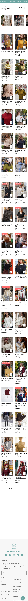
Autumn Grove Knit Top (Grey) (20, 175)
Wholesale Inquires (17, 600)
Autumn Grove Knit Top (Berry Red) (6, 127)
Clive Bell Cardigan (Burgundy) (20, 379)
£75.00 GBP (18, 356)
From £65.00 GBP (5, 307)
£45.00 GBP (18, 456)
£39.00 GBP (18, 54)
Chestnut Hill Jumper (7, 378)
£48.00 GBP (4, 80)
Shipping (3, 584)
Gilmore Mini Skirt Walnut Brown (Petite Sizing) (20, 430)
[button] (24, 8)
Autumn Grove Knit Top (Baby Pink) (6, 102)
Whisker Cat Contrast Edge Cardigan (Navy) (21, 277)
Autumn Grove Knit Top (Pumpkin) (20, 52)
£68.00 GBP (4, 280)
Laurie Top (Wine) (6, 403)
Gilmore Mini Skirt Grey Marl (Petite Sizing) (6, 430)
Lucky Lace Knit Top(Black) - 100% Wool (20, 225)
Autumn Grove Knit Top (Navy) (20, 151)
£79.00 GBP (18, 381)
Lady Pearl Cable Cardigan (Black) (6, 278)
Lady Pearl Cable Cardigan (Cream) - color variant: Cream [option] (15, 329)
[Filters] (25, 32)
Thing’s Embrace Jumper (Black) (5, 200)
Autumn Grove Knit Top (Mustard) (20, 102)
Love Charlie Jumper (20, 403)
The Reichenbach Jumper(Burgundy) (6, 478)
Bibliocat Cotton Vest (7, 51)
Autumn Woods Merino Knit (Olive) (20, 77)
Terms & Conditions (6, 595)
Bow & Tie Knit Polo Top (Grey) (6, 454)
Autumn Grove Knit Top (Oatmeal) (6, 151)
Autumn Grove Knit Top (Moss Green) (6, 175)
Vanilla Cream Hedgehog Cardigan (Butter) (6, 304)
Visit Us (3, 577)
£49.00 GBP (4, 52)
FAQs (2, 581)
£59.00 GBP (18, 480)
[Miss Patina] (5, 7)
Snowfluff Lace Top (6, 354)
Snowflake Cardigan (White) (6, 330)
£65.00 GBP (18, 279)
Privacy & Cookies (5, 591)
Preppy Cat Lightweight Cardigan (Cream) (21, 304)
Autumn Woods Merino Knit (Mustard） (5, 77)
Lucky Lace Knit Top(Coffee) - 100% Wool (6, 251)
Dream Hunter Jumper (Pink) (21, 454)
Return (3, 588)
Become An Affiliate (18, 583)
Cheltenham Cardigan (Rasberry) (20, 478)
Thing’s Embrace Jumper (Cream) (19, 200)
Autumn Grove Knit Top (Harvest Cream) (20, 127)
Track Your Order (5, 598)
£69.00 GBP (4, 405)
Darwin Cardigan (19, 354)
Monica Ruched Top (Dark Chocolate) (6, 225)
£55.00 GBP (4, 356)
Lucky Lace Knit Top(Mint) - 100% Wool (19, 251)
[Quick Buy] (11, 298)
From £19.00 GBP (5, 380)
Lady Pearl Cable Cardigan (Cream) (19, 331)
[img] (17, 55)
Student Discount (17, 586)
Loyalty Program (17, 579)
